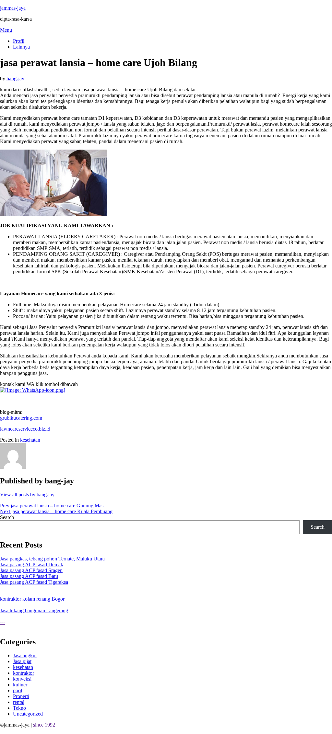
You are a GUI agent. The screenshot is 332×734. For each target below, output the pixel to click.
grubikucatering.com (21, 418)
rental (18, 702)
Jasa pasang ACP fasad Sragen (31, 570)
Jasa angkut (25, 655)
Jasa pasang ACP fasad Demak (31, 564)
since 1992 (44, 725)
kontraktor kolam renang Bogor (32, 599)
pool (17, 690)
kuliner (20, 684)
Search (7, 517)
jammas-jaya (13, 8)
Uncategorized (28, 714)
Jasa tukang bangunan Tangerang (34, 610)
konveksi (22, 679)
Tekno (19, 708)
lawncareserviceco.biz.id (25, 429)
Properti (21, 696)
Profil (18, 41)
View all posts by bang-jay (27, 494)
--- (2, 622)
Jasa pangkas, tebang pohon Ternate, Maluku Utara (52, 558)
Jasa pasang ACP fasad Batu (29, 576)
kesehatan (30, 440)
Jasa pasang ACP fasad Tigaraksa (34, 582)
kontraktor (23, 673)
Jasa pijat (22, 661)
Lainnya (21, 47)
